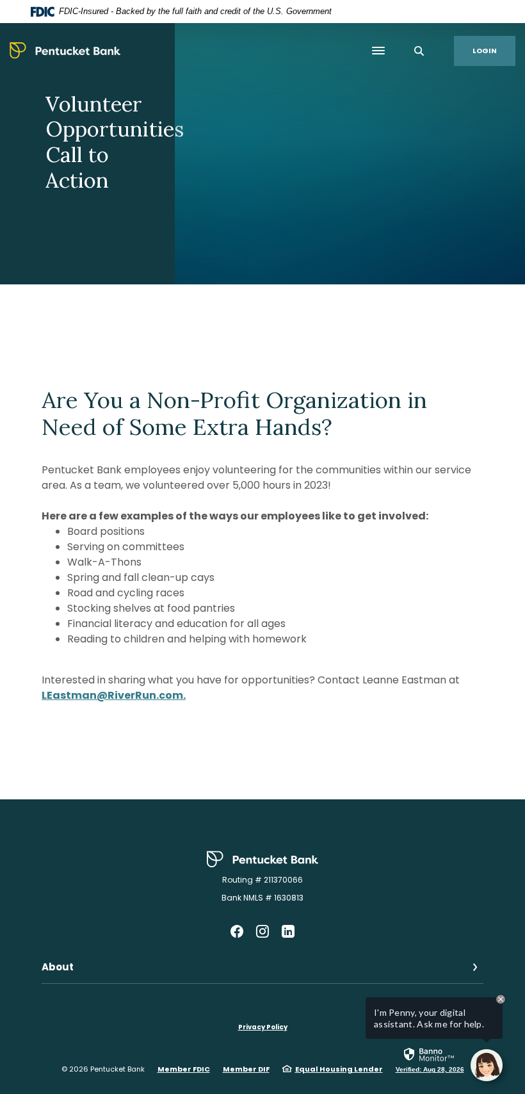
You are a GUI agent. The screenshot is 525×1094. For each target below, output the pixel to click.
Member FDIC (184, 1069)
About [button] (58, 967)
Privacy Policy (262, 1027)
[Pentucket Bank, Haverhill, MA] (65, 50)
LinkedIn (288, 931)
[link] (430, 1059)
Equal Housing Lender (339, 1069)
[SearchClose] (419, 50)
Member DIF (246, 1069)
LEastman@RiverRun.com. (114, 695)
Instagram (262, 931)
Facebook (236, 931)
